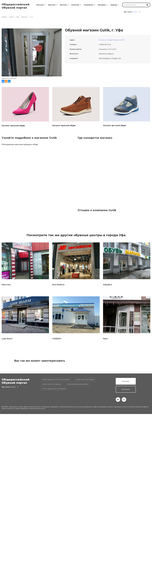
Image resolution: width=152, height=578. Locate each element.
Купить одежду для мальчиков (54, 388)
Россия (11, 17)
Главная (4, 17)
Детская (63, 5)
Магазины (102, 5)
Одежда (113, 5)
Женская (40, 5)
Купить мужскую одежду (51, 384)
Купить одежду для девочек (78, 384)
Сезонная (75, 5)
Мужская (51, 5)
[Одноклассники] (6, 81)
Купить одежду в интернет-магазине (56, 379)
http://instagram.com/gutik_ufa (110, 58)
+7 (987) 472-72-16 (105, 44)
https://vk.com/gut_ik (106, 54)
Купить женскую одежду (84, 379)
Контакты (126, 389)
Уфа (18, 17)
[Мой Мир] (9, 81)
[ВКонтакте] (3, 81)
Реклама (125, 381)
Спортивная (88, 5)
